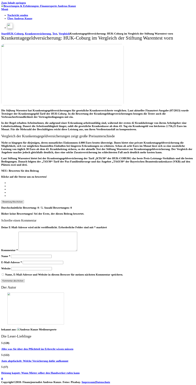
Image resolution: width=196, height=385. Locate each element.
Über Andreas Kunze (19, 18)
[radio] (101, 182)
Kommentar (9, 250)
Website (6, 268)
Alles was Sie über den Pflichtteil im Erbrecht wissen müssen (37, 348)
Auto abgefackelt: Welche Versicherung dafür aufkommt (34, 360)
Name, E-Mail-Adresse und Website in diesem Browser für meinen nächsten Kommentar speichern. (64, 274)
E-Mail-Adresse (11, 262)
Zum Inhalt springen (13, 2)
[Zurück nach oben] (2, 378)
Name (5, 256)
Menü (4, 9)
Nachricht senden (17, 15)
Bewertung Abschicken (12, 202)
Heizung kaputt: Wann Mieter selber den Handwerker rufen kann (40, 372)
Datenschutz (103, 382)
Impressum (88, 382)
